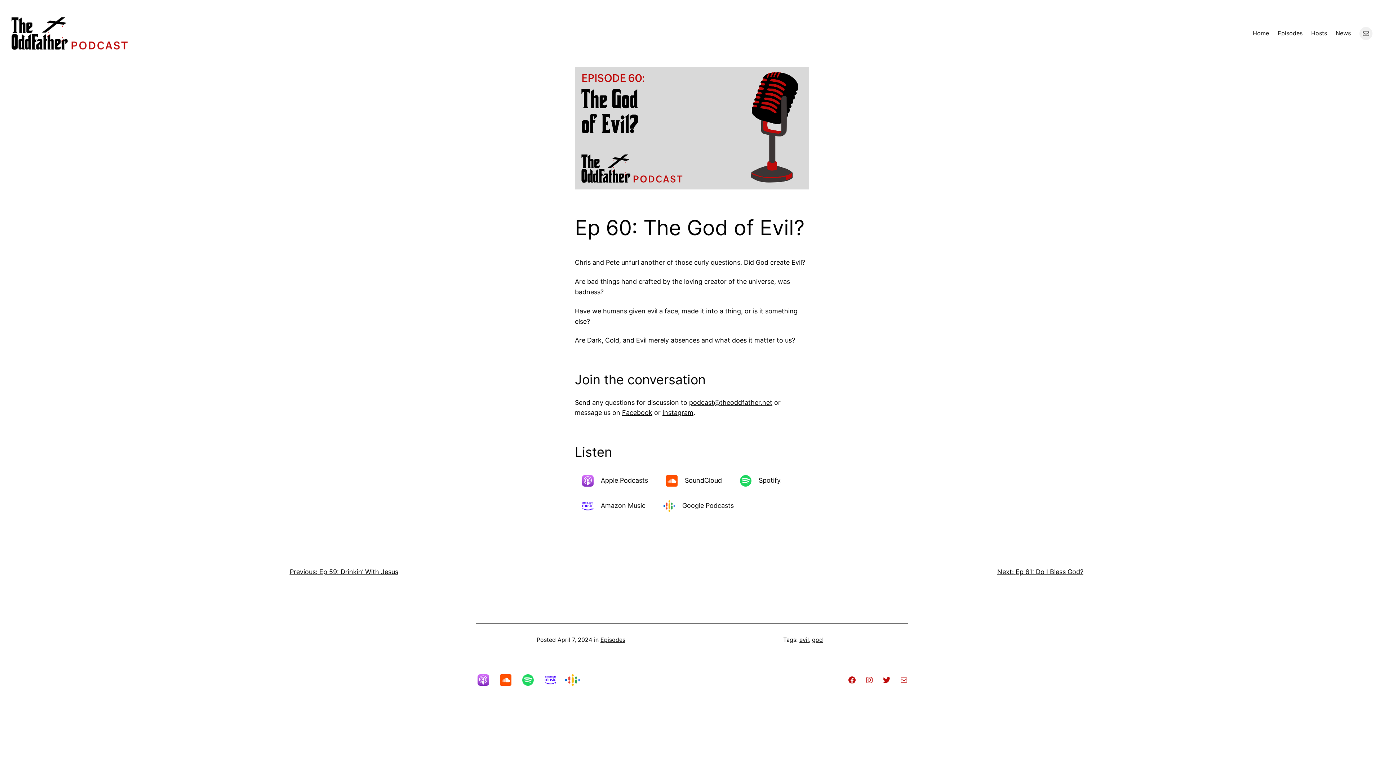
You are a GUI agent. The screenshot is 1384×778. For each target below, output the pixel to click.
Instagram (677, 412)
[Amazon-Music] (554, 680)
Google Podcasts (708, 505)
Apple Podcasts (624, 480)
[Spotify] (531, 680)
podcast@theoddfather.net (730, 402)
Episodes (612, 639)
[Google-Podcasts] (576, 680)
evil (804, 639)
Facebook (637, 412)
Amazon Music (623, 505)
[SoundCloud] (509, 680)
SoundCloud (703, 480)
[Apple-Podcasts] (487, 680)
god (817, 639)
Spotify (770, 480)
